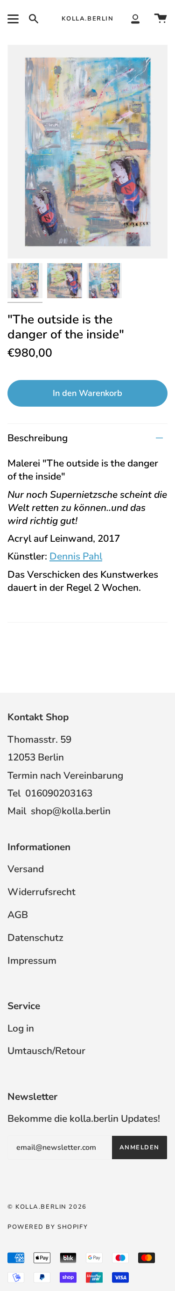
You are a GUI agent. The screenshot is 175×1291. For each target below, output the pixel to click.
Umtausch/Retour (46, 1050)
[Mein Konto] (135, 18)
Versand (25, 868)
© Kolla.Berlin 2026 (47, 1207)
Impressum (31, 960)
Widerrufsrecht (41, 891)
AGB (17, 914)
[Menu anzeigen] (14, 19)
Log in (20, 1028)
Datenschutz (35, 937)
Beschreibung (37, 438)
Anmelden (139, 1147)
